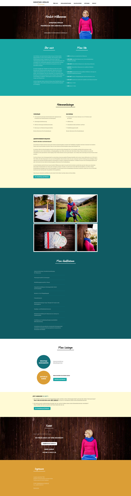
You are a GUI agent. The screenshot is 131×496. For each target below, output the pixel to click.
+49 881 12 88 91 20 (49, 452)
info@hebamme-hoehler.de (49, 443)
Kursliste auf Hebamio (60, 379)
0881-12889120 (54, 400)
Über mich (55, 3)
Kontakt (94, 3)
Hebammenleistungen (66, 3)
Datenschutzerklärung (58, 361)
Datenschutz (36, 488)
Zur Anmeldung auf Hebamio (42, 176)
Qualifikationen (78, 3)
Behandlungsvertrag (57, 363)
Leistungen (86, 3)
